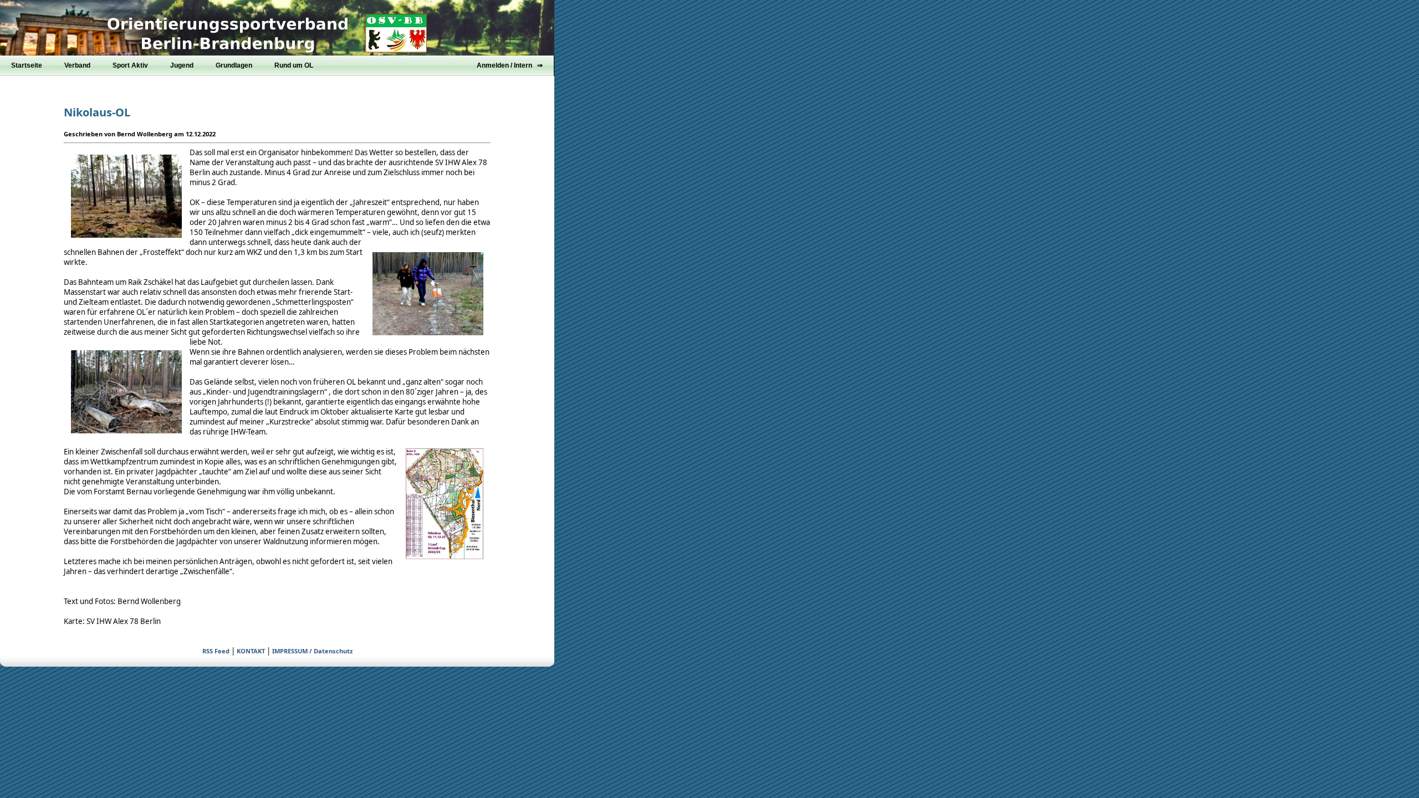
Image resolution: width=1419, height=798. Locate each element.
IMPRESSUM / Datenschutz (312, 651)
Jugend (181, 65)
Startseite (26, 65)
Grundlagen (234, 65)
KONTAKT (251, 651)
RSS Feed (215, 651)
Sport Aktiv (130, 65)
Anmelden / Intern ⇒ (510, 65)
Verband (77, 65)
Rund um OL (293, 65)
